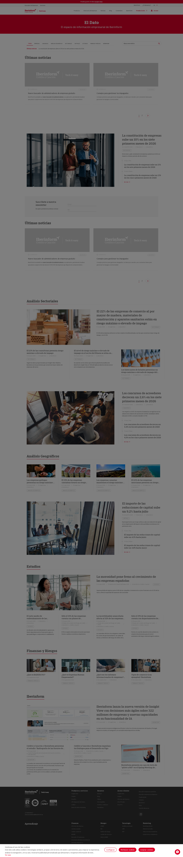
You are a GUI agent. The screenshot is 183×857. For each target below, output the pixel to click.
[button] (177, 852)
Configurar (110, 850)
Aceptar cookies (146, 850)
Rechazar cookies (127, 850)
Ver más (8, 855)
